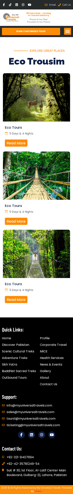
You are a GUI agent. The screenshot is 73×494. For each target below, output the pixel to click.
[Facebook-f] (3, 4)
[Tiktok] (10, 4)
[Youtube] (29, 4)
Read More (16, 143)
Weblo (38, 491)
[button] (67, 31)
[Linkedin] (16, 4)
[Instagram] (23, 4)
